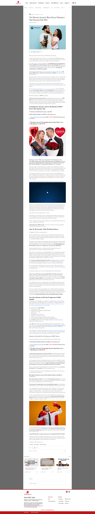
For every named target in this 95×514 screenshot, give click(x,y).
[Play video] (47, 192)
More (62, 7)
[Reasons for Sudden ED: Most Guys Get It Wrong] (47, 462)
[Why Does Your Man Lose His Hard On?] (63, 462)
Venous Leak (31, 7)
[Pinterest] (73, 2)
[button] (33, 3)
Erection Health (56, 7)
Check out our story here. (31, 506)
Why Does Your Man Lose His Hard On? (63, 468)
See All (70, 456)
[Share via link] (36, 447)
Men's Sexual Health (43, 444)
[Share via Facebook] (29, 447)
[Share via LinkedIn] (34, 447)
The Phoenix (31, 444)
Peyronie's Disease (38, 7)
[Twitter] (75, 2)
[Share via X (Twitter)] (32, 447)
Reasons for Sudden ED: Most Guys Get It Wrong (47, 468)
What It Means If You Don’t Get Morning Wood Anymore (31, 468)
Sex (51, 7)
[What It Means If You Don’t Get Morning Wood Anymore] (31, 462)
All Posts (25, 7)
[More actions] (65, 14)
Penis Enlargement (46, 7)
